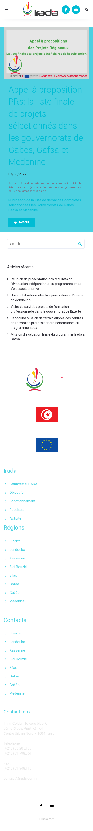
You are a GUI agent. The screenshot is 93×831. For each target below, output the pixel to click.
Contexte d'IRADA (23, 484)
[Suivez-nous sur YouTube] (76, 9)
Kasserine (17, 558)
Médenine (17, 601)
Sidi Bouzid (18, 567)
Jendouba (17, 549)
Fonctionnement (22, 501)
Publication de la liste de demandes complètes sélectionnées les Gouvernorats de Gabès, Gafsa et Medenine (44, 205)
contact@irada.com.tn (21, 778)
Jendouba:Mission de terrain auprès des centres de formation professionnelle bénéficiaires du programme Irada (47, 323)
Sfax (13, 575)
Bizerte (15, 541)
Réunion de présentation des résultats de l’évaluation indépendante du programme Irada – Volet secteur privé (47, 283)
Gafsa (14, 584)
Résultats (17, 510)
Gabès (15, 592)
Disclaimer (46, 819)
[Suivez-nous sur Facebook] (66, 9)
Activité (15, 518)
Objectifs (17, 492)
